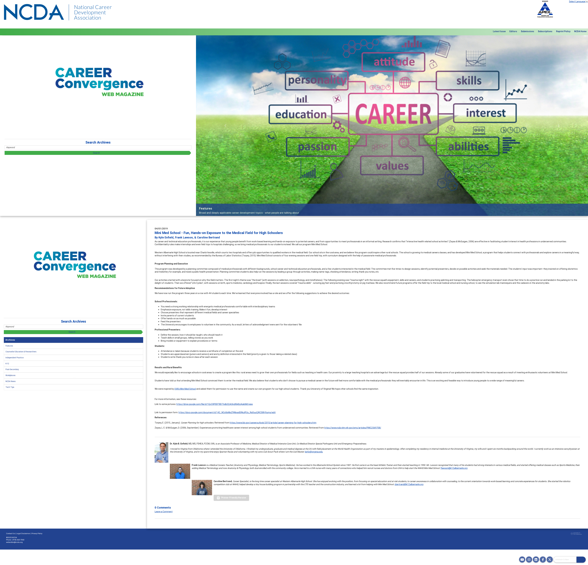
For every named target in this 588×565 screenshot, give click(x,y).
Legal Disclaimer (23, 533)
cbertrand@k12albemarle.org (409, 484)
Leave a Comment (164, 511)
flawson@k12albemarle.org (454, 468)
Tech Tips (10, 387)
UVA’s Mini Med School (185, 388)
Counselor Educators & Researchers (21, 351)
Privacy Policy (37, 533)
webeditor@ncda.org (14, 542)
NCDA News (11, 381)
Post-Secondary (12, 369)
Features (9, 346)
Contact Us (10, 533)
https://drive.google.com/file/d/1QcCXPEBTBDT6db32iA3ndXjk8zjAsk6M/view (214, 404)
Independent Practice (15, 357)
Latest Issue (499, 31)
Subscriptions (545, 31)
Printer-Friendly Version (233, 497)
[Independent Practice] (392, 125)
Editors (513, 31)
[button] (225, 125)
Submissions (527, 31)
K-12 (7, 363)
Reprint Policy (563, 31)
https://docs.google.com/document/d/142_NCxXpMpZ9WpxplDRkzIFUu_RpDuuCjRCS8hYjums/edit (227, 412)
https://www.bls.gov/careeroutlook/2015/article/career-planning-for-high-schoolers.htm (273, 422)
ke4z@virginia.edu (314, 451)
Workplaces (10, 375)
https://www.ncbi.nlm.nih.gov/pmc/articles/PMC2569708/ (352, 427)
